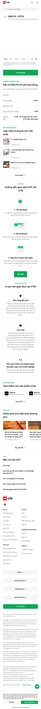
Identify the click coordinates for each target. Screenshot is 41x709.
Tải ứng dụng (20, 73)
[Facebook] (5, 504)
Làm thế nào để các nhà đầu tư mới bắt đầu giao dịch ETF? (18, 472)
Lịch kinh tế (7, 560)
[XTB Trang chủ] (6, 2)
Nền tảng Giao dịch (28, 521)
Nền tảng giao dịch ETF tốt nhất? (15, 489)
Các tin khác (19, 175)
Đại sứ (24, 517)
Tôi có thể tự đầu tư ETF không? (14, 484)
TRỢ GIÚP (6, 564)
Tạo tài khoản (20, 606)
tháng (16, 59)
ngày (5, 59)
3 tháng (22, 59)
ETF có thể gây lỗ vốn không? (13, 478)
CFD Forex (6, 517)
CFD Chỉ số (7, 525)
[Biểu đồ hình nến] (36, 59)
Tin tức (24, 533)
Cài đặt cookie (26, 685)
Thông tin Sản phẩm (10, 540)
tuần (10, 59)
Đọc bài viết (19, 448)
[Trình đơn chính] (37, 2)
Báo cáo (24, 537)
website (8, 648)
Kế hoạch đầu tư (8, 532)
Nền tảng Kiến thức (9, 548)
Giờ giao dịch (6, 118)
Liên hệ (24, 525)
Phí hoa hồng (7, 100)
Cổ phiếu (6, 521)
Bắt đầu (20, 274)
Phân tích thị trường (10, 552)
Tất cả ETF (19, 402)
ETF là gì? (6, 465)
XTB (23, 513)
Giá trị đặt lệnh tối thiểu (11, 111)
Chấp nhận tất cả (29, 702)
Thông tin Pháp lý (28, 550)
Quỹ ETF (6, 528)
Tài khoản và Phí (9, 536)
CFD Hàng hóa (8, 513)
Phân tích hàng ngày (10, 556)
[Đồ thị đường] (32, 59)
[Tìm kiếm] (32, 2)
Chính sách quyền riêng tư (10, 698)
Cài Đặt (11, 702)
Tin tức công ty (27, 553)
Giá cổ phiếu (26, 541)
